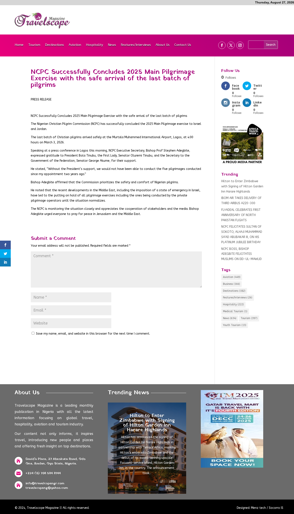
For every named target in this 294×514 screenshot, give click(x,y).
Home (19, 45)
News (112, 45)
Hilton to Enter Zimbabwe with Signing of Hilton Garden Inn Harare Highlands (242, 186)
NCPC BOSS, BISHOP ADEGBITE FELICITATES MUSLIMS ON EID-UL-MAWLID (241, 254)
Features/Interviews (136, 45)
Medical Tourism (235, 311)
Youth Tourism (234, 325)
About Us (163, 45)
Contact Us (182, 45)
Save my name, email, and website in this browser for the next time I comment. (93, 333)
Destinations (54, 45)
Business (231, 283)
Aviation (75, 45)
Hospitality (94, 45)
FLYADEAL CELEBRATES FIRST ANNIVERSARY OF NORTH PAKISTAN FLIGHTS (241, 215)
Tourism (34, 45)
